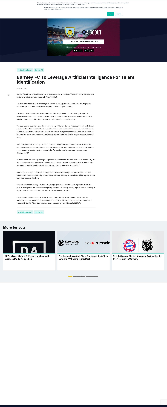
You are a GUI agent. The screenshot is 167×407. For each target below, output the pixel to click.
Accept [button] (110, 14)
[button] (70, 276)
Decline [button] (119, 14)
